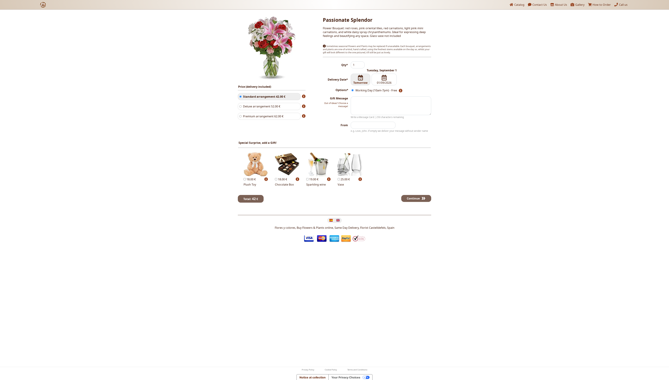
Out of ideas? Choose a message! (336, 104)
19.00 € (313, 179)
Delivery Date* (338, 79)
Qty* (344, 65)
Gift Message (339, 98)
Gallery (580, 5)
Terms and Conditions (357, 369)
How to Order (601, 5)
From (344, 125)
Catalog (519, 5)
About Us (560, 5)
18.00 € (251, 179)
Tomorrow (360, 83)
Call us (623, 5)
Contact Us (539, 5)
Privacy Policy (308, 369)
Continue (413, 198)
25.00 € (345, 179)
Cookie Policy (331, 369)
